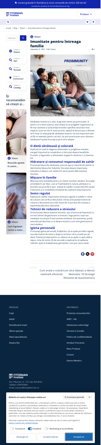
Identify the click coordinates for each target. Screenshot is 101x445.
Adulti (12, 319)
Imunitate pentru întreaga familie (42, 28)
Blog (15, 28)
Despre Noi (14, 342)
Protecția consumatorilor (78, 313)
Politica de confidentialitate (79, 337)
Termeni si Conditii (75, 331)
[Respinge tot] (90, 397)
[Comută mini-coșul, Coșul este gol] (93, 22)
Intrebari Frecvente (75, 342)
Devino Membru (74, 360)
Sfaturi (22, 28)
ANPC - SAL (72, 319)
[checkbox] (17, 428)
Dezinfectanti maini (18, 325)
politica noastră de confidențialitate (23, 423)
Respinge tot (22, 436)
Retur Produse (73, 348)
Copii (11, 313)
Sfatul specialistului (18, 337)
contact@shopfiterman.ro (27, 387)
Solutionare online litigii (78, 325)
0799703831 (22, 384)
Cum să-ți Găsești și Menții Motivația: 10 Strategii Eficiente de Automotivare (79, 273)
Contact (70, 354)
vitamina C (78, 155)
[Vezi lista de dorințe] (87, 22)
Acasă (8, 28)
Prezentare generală (75, 397)
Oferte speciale (16, 331)
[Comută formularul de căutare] (8, 22)
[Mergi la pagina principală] (14, 14)
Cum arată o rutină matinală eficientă (46, 271)
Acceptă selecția (50, 436)
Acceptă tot (79, 436)
